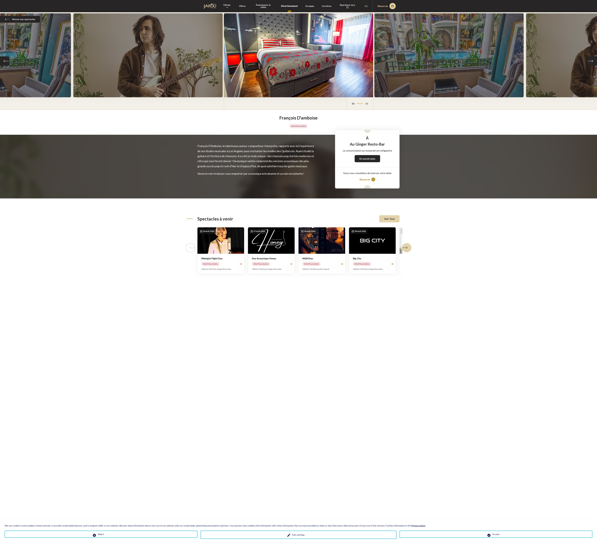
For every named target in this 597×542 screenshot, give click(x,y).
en (366, 6)
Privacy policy (418, 525)
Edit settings (298, 534)
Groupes (309, 6)
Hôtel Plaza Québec (298, 126)
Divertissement (289, 6)
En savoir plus (367, 158)
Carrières (326, 6)
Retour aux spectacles (23, 19)
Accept (496, 534)
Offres (242, 6)
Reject (101, 534)
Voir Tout (389, 218)
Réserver (383, 6)
